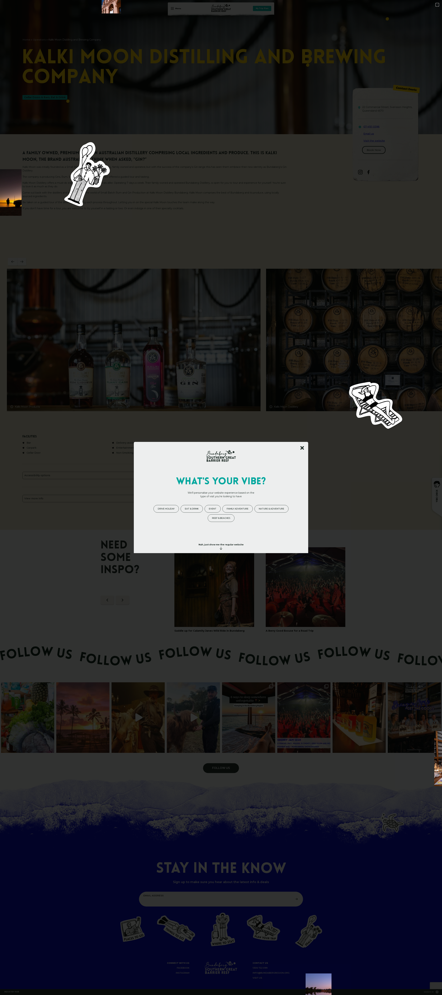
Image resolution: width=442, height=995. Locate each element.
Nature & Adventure (271, 508)
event (212, 508)
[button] (437, 4)
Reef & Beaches (221, 518)
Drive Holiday (166, 508)
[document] (221, 497)
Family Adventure (237, 508)
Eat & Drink (192, 508)
